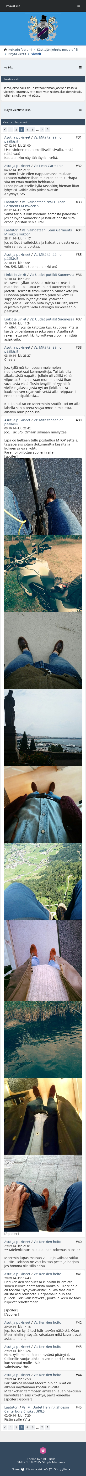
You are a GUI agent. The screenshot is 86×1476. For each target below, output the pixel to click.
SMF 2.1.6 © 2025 (29, 1462)
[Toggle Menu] (78, 6)
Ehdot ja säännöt (37, 1469)
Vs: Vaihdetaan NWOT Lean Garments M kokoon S (34, 204)
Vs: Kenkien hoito (47, 1241)
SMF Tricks (48, 1459)
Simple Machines (53, 1462)
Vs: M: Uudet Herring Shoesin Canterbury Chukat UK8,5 (36, 1409)
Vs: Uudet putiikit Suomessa (52, 274)
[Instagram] (43, 1450)
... (37, 129)
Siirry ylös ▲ (62, 1469)
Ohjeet (16, 1469)
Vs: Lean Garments (49, 165)
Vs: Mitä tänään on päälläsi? (34, 139)
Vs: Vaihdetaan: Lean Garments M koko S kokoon (38, 232)
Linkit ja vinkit (15, 274)
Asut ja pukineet (17, 137)
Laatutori (11, 202)
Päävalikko (13, 6)
